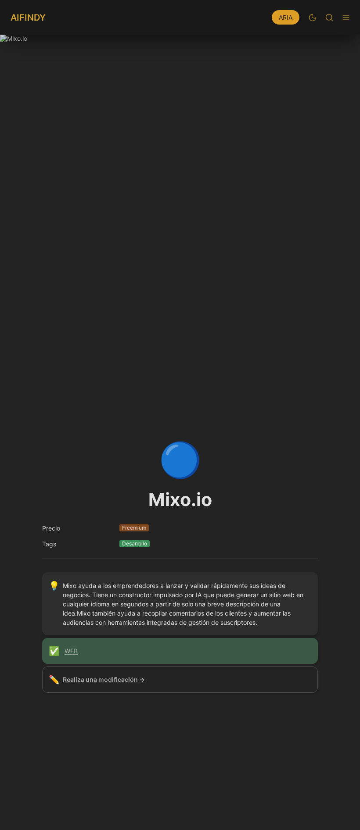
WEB (71, 651)
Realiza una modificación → (104, 679)
